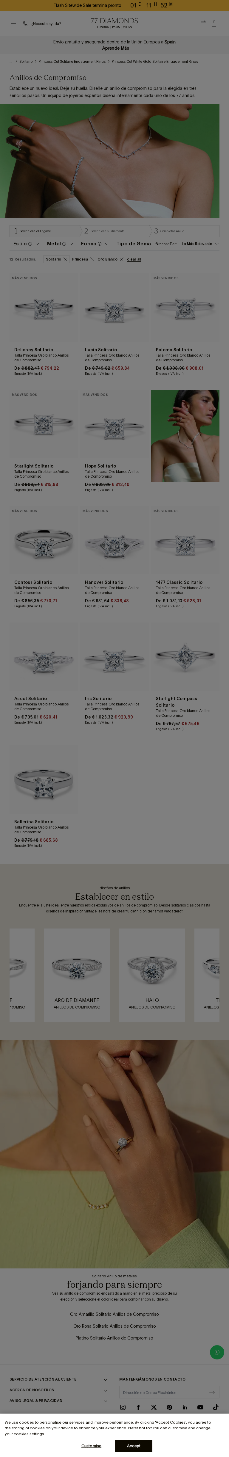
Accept (134, 1446)
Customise (91, 1446)
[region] (114, 1435)
